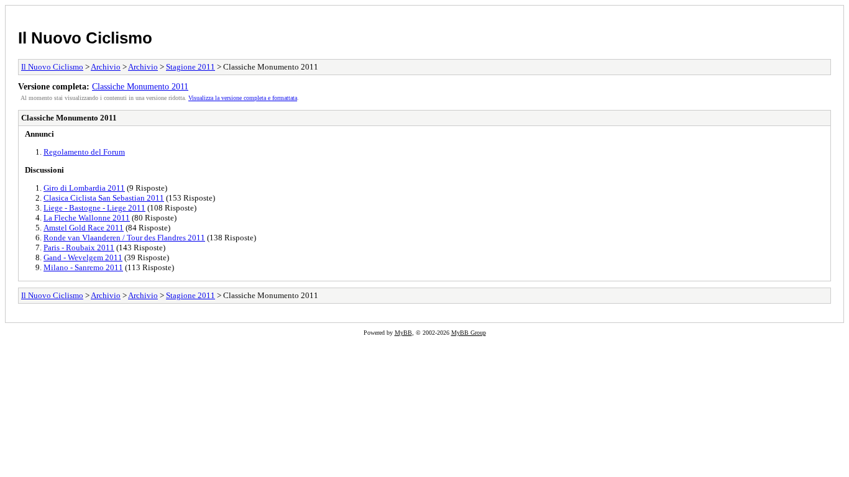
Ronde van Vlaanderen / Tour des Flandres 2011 (124, 237)
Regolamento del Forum (84, 152)
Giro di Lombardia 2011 (84, 188)
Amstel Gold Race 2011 (84, 227)
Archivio (106, 66)
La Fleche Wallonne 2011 (87, 217)
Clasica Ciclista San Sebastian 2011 (104, 197)
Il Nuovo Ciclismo (85, 38)
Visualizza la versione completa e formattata (242, 97)
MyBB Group (468, 332)
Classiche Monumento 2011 (140, 86)
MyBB (403, 332)
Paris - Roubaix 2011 (79, 247)
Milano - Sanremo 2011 (83, 267)
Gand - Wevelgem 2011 (83, 257)
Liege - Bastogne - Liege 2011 (94, 207)
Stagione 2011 (190, 66)
